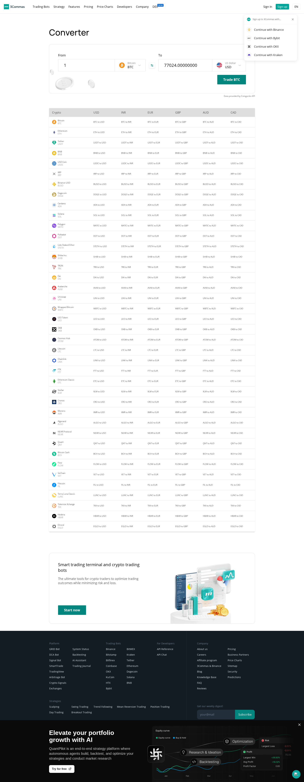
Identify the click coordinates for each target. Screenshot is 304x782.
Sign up (282, 7)
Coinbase (111, 666)
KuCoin (110, 677)
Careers (201, 654)
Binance (110, 649)
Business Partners (238, 654)
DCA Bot (54, 654)
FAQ (199, 682)
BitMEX (131, 649)
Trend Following (103, 706)
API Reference (165, 649)
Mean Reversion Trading (131, 706)
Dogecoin (132, 671)
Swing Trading (79, 706)
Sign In (267, 7)
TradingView (56, 671)
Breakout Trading (81, 712)
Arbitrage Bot (57, 677)
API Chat (162, 654)
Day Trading (56, 712)
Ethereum (132, 666)
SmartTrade (56, 666)
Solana (131, 677)
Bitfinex (110, 660)
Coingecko (246, 96)
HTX (108, 682)
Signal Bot (55, 660)
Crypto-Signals (57, 682)
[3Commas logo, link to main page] (14, 6)
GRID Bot (54, 649)
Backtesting (79, 654)
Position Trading (160, 706)
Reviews (202, 688)
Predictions (234, 677)
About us (202, 649)
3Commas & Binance (209, 666)
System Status (80, 649)
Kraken (131, 654)
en (296, 7)
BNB (129, 682)
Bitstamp (111, 654)
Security (232, 671)
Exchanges (55, 688)
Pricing (232, 649)
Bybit (109, 688)
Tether (130, 660)
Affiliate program (207, 660)
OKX (108, 671)
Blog (199, 671)
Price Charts (235, 660)
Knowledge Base (206, 677)
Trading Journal (81, 666)
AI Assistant (79, 660)
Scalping (54, 706)
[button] (296, 774)
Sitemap (232, 666)
